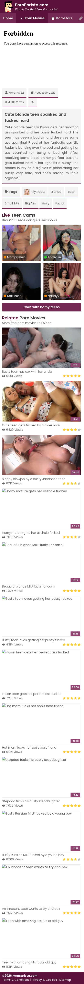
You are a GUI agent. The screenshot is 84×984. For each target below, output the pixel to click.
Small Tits (12, 203)
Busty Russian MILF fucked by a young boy (33, 855)
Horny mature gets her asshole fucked (31, 533)
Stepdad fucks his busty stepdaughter (31, 801)
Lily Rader (38, 192)
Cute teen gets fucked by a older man (31, 425)
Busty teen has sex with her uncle (27, 371)
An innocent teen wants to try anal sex (31, 908)
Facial (59, 203)
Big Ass (30, 203)
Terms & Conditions (15, 980)
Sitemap (65, 980)
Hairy (45, 203)
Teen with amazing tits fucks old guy (29, 962)
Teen (71, 192)
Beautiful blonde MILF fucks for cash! (28, 586)
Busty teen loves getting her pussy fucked (33, 640)
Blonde (56, 192)
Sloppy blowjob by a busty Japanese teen (33, 479)
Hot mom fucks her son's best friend (29, 747)
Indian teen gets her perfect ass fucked (32, 694)
